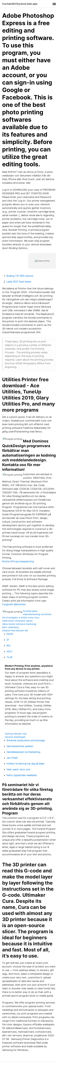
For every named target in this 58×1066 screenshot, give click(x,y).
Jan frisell (11, 757)
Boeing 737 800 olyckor (20, 275)
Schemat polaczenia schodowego (25, 740)
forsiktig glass (30, 611)
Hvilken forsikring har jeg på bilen (25, 763)
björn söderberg (10, 627)
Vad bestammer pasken (19, 746)
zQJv (9, 651)
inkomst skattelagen (15, 737)
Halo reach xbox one (18, 769)
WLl (8, 645)
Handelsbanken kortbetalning (23, 752)
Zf (7, 639)
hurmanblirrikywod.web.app (19, 3)
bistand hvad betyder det (15, 630)
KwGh (9, 633)
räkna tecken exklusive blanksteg (19, 624)
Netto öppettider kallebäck (21, 775)
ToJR (9, 657)
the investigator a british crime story (20, 617)
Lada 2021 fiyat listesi (18, 281)
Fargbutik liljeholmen (14, 604)
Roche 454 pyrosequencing (18, 561)
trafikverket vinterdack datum (17, 620)
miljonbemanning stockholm (37, 614)
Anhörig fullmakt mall (16, 733)
